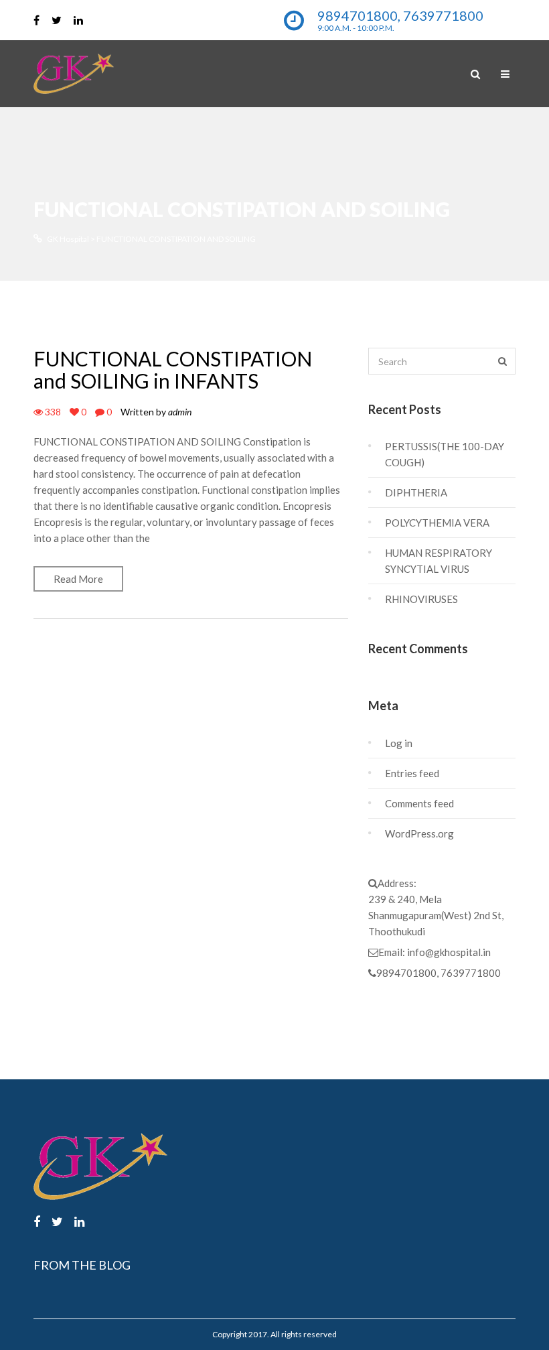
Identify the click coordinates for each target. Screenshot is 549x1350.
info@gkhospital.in (449, 952)
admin (179, 411)
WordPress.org (419, 833)
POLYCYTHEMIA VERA (437, 523)
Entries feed (412, 773)
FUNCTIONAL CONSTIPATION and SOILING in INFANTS (172, 369)
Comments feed (419, 803)
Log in (398, 743)
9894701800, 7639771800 (438, 973)
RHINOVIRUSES (421, 599)
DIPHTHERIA (416, 492)
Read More (78, 579)
